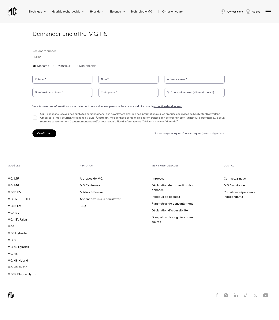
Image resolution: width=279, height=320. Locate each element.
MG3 (11, 226)
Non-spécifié (87, 66)
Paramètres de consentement (172, 203)
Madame (43, 66)
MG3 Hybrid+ (17, 233)
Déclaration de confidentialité (160, 121)
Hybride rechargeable (66, 11)
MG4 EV (13, 213)
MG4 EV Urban (18, 219)
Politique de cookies (166, 197)
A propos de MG (91, 178)
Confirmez (44, 133)
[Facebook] (217, 295)
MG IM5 (13, 178)
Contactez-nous (235, 178)
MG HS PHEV (17, 267)
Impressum (159, 178)
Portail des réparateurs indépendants (239, 194)
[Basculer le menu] (267, 11)
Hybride (95, 11)
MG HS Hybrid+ (19, 260)
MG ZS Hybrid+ (18, 247)
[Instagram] (226, 295)
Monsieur (64, 66)
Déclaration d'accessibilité (170, 210)
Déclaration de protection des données (172, 187)
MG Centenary (90, 185)
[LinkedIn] (236, 295)
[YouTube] (265, 295)
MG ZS (12, 240)
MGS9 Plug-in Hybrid (22, 274)
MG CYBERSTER (19, 199)
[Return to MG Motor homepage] (12, 11)
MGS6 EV (14, 192)
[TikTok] (245, 295)
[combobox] (196, 93)
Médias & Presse (91, 192)
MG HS (13, 254)
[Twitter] (255, 295)
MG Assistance (234, 185)
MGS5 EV (14, 206)
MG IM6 (13, 185)
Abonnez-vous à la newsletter (100, 199)
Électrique (35, 11)
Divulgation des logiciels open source (172, 219)
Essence (116, 11)
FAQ (83, 206)
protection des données (167, 106)
